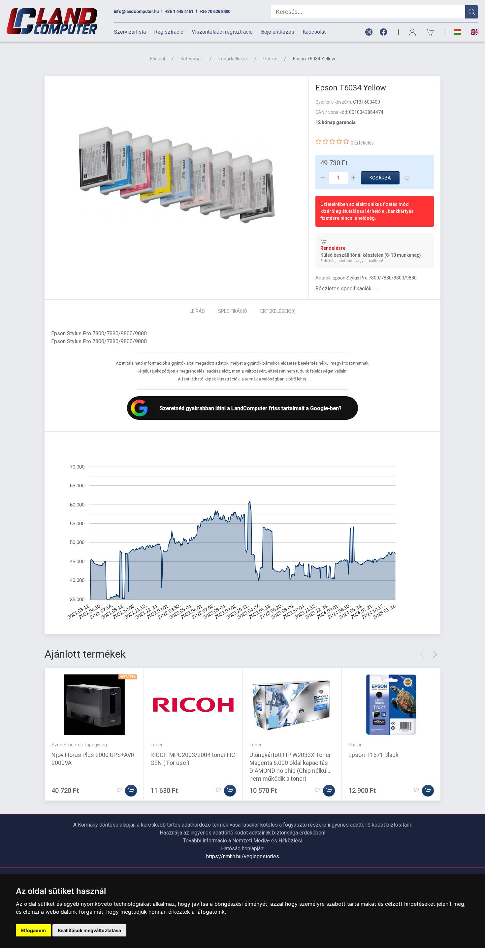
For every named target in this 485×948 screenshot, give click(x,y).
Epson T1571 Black (373, 754)
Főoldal (157, 58)
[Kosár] (430, 32)
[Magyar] (457, 32)
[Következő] (434, 654)
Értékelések (278, 311)
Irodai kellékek (233, 58)
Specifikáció (232, 311)
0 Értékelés (362, 143)
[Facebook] (385, 32)
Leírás (197, 311)
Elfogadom (33, 930)
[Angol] (472, 32)
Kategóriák (191, 58)
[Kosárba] (131, 791)
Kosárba (380, 177)
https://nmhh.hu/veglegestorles (242, 856)
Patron (270, 58)
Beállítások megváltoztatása (89, 930)
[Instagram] (368, 32)
